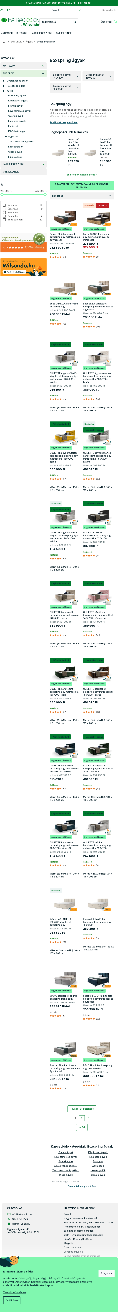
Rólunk (55, 10)
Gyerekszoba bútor (17, 80)
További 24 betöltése (82, 1108)
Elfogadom (106, 1273)
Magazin (68, 1243)
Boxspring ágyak (17, 95)
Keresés (74, 21)
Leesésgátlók (15, 146)
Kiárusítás (25, 212)
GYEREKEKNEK (11, 171)
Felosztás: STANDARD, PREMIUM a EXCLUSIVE (88, 1222)
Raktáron (25, 205)
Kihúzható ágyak (17, 131)
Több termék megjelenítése (80, 174)
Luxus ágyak (15, 157)
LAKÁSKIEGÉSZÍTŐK (13, 164)
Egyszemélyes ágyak (19, 111)
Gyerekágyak (15, 116)
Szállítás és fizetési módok (78, 1230)
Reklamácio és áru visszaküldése (82, 1226)
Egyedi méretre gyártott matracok (82, 1256)
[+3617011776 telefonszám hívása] (3, 10)
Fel (83, 1127)
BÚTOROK (8, 73)
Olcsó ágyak (15, 151)
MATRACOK (9, 65)
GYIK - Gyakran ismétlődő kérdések (83, 1235)
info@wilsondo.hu (22, 1214)
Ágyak (10, 91)
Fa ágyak (13, 126)
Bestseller (25, 216)
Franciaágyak (15, 105)
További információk (14, 1292)
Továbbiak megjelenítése (82, 1186)
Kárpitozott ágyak (18, 100)
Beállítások (12, 1300)
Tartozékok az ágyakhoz (21, 141)
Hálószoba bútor (16, 85)
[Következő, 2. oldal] (82, 1118)
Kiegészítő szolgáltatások (78, 1239)
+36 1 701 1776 (20, 1219)
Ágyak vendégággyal (65, 1166)
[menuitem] (6, 33)
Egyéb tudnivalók (73, 1251)
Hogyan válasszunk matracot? (80, 1218)
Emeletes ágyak (17, 121)
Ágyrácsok (14, 136)
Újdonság (25, 209)
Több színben (25, 219)
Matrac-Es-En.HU (21, 1223)
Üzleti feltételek (72, 1247)
